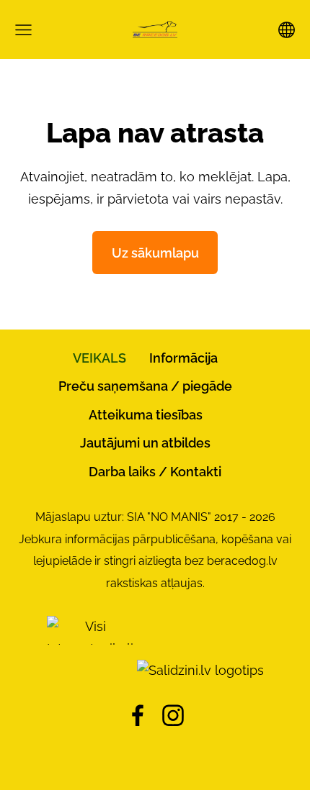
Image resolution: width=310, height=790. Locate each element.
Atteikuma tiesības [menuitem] (146, 414)
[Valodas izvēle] (286, 30)
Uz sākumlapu (155, 252)
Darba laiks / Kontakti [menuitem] (155, 471)
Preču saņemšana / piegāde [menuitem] (145, 386)
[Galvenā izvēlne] (23, 30)
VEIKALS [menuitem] (99, 358)
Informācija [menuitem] (183, 358)
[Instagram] (173, 716)
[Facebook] (138, 716)
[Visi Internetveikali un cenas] (90, 670)
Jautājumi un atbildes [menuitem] (145, 442)
